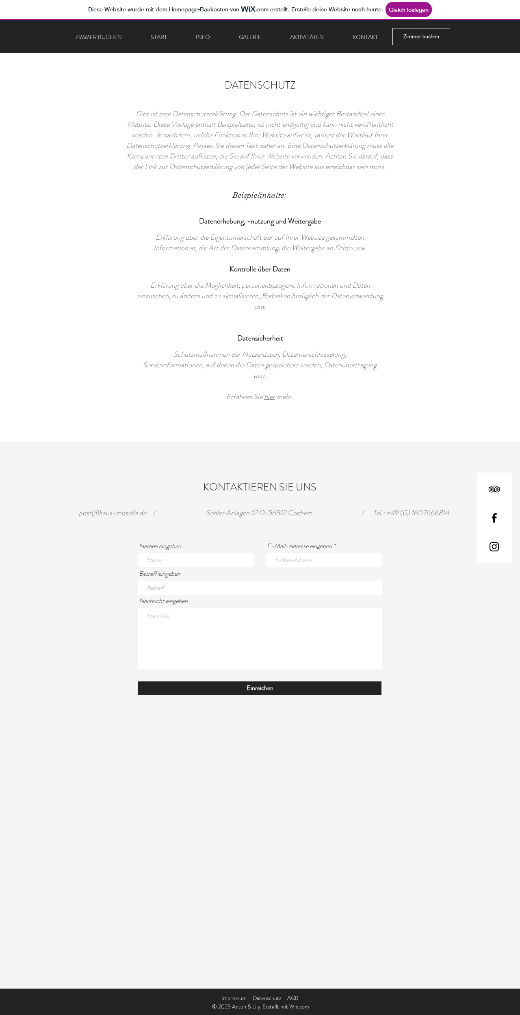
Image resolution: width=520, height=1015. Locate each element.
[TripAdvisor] (494, 489)
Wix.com (299, 1006)
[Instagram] (494, 546)
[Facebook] (494, 518)
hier (269, 396)
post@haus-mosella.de (112, 513)
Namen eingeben (160, 546)
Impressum (234, 998)
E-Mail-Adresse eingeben (299, 546)
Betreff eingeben (159, 573)
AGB (293, 998)
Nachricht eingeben (163, 601)
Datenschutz (267, 998)
